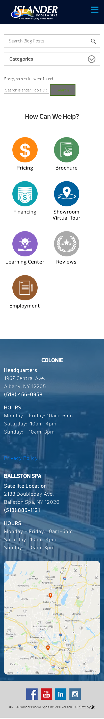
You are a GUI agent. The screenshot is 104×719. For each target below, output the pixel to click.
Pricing (25, 168)
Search (63, 90)
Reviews (66, 262)
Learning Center (25, 262)
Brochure (67, 168)
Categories (21, 59)
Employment (25, 306)
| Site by (84, 707)
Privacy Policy (21, 458)
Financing (25, 212)
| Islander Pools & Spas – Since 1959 (34, 12)
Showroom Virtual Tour (67, 215)
